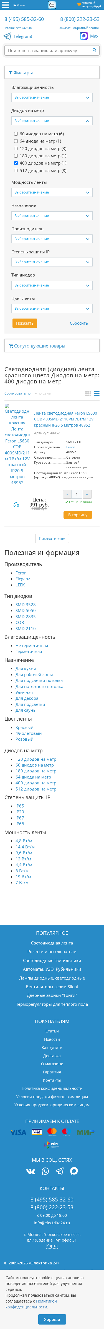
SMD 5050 (26, 610)
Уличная (24, 692)
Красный (25, 727)
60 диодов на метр (35, 765)
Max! (95, 36)
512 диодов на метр (36, 789)
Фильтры (22, 73)
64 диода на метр (33, 777)
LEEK (20, 585)
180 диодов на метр (36, 771)
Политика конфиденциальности (52, 1088)
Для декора (27, 698)
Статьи (52, 1031)
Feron (70, 447)
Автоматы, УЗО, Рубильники (52, 969)
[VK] (30, 1171)
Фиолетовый (29, 733)
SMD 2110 (26, 628)
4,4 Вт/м (24, 864)
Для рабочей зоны (34, 674)
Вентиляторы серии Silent (52, 986)
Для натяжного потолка (39, 686)
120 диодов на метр (36, 759)
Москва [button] (20, 5)
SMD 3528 (26, 604)
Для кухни (26, 668)
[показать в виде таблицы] (97, 394)
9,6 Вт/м (24, 852)
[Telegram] (59, 1171)
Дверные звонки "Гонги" (52, 995)
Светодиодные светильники (52, 960)
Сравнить (17, 505)
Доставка (52, 1055)
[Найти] (96, 50)
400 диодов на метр (36, 782)
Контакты (52, 1080)
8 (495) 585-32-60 (24, 19)
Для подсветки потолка (39, 680)
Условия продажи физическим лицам (52, 1096)
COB (20, 622)
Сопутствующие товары (39, 346)
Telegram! (23, 36)
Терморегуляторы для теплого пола (52, 1004)
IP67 (20, 818)
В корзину (77, 514)
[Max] (74, 1171)
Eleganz (23, 578)
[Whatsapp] (45, 1171)
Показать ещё (52, 538)
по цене (44, 393)
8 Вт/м (22, 870)
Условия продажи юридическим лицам (52, 1104)
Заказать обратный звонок (79, 28)
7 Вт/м (22, 882)
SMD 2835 (26, 616)
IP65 (20, 806)
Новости (52, 1039)
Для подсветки (30, 704)
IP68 (20, 823)
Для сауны (26, 710)
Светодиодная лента (52, 943)
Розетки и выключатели (52, 951)
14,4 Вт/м (25, 847)
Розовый (25, 739)
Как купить (52, 1047)
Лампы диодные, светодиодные (52, 978)
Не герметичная (32, 645)
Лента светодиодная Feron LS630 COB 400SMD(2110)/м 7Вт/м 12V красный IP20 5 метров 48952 (65, 419)
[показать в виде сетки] (89, 394)
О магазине (52, 1063)
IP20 (20, 811)
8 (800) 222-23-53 (80, 19)
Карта (52, 1245)
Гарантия (52, 1072)
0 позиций (91, 4)
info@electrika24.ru (18, 28)
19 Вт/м (23, 876)
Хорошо (52, 1319)
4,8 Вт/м (24, 840)
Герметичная (29, 651)
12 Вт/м (23, 858)
